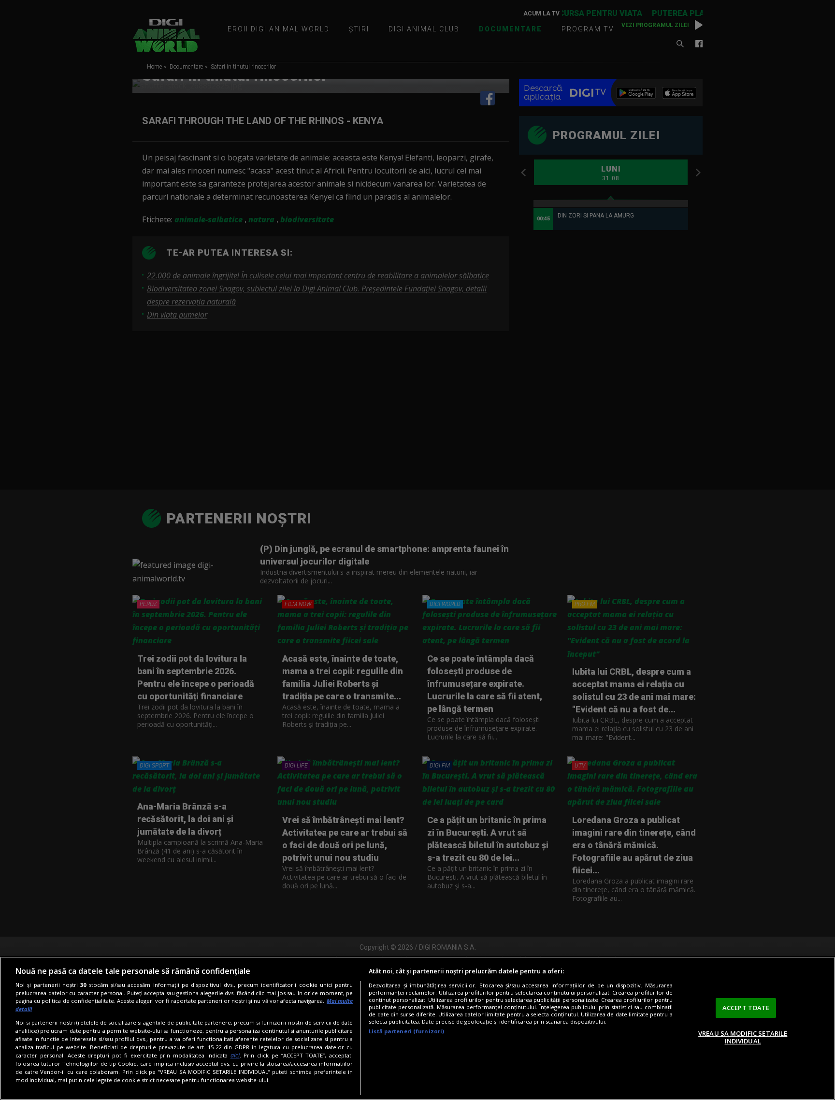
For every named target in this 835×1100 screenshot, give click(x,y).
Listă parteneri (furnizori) (406, 1031)
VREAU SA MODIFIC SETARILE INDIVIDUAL (742, 1037)
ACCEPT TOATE (746, 1007)
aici (235, 1055)
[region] (417, 1028)
